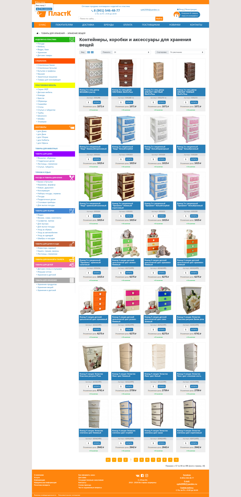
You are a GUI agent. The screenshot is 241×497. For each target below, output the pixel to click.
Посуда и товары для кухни (48, 178)
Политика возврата (42, 485)
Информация (39, 480)
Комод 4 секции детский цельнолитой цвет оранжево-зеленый (190, 262)
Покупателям (64, 25)
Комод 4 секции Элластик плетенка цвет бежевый (91, 432)
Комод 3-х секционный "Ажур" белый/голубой (122, 148)
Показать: (107, 52)
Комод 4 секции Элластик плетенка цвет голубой (123, 432)
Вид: (83, 52)
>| (176, 460)
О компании (39, 475)
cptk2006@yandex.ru (150, 10)
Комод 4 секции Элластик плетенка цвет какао (156, 432)
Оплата (127, 25)
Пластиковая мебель (45, 85)
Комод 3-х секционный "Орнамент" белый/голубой (157, 204)
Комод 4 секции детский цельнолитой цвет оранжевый (93, 318)
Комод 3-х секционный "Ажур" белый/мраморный (157, 148)
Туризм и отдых (43, 172)
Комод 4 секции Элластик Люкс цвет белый (156, 375)
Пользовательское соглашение (69, 495)
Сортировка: (162, 52)
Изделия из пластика (45, 40)
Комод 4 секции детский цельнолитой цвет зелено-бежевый (124, 262)
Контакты (196, 25)
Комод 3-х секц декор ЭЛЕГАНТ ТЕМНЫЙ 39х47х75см (187, 92)
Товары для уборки (44, 211)
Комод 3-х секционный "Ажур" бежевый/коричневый (93, 148)
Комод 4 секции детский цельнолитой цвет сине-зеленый (156, 319)
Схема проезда (84, 485)
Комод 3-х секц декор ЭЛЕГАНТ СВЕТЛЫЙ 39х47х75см (154, 92)
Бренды (109, 25)
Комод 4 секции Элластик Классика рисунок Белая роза (190, 318)
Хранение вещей (76, 33)
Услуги (37, 478)
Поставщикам (151, 25)
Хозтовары (40, 127)
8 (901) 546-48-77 (107, 10)
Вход (181, 9)
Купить (97, 102)
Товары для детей (44, 265)
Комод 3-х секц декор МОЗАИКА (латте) (89, 91)
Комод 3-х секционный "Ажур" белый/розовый (187, 148)
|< (108, 460)
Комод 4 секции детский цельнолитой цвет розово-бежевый (124, 319)
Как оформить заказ (86, 475)
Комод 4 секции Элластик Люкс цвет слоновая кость (189, 375)
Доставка (88, 25)
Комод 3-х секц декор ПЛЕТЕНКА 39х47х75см (122, 91)
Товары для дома (43, 154)
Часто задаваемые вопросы (90, 488)
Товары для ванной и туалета (49, 259)
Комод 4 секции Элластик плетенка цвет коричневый (189, 432)
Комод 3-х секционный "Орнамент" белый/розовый (190, 204)
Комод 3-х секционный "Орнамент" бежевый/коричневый (122, 205)
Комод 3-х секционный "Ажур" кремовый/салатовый (93, 204)
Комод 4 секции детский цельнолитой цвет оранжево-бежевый (158, 262)
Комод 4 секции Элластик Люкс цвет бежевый (123, 375)
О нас (42, 25)
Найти (159, 18)
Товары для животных (46, 149)
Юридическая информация (45, 483)
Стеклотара (40, 61)
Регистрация (191, 9)
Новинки (174, 25)
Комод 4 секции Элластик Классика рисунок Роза (91, 375)
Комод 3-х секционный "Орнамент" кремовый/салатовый (90, 262)
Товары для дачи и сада (47, 244)
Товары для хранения (53, 33)
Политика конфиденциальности (45, 495)
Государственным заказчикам (90, 480)
